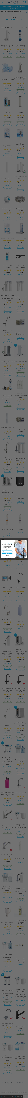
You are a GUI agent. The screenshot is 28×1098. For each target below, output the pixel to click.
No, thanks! (7, 555)
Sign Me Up (7, 553)
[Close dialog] (26, 540)
